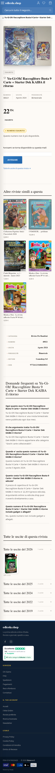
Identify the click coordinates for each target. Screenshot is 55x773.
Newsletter (7, 723)
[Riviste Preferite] (44, 2)
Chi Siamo (7, 672)
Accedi (5, 706)
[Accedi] (38, 3)
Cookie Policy (8, 741)
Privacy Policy (8, 736)
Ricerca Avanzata (10, 719)
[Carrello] (50, 2)
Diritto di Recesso (10, 749)
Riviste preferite (9, 714)
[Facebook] (5, 641)
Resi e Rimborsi (9, 688)
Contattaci (7, 692)
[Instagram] (11, 641)
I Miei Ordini (8, 710)
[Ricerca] (50, 10)
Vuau (11, 770)
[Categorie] (2, 2)
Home (3, 18)
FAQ (4, 676)
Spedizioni (7, 680)
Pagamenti (7, 684)
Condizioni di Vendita (12, 745)
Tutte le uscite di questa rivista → (17, 168)
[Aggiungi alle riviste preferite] (4, 78)
